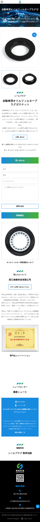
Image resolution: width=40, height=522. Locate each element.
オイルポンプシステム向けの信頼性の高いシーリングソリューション (20, 410)
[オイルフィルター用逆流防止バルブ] (20, 241)
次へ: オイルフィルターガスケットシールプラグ (20, 150)
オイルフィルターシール (24, 19)
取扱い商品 (11, 19)
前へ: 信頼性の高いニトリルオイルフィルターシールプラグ (20, 146)
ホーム (4, 19)
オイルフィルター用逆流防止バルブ (20, 262)
